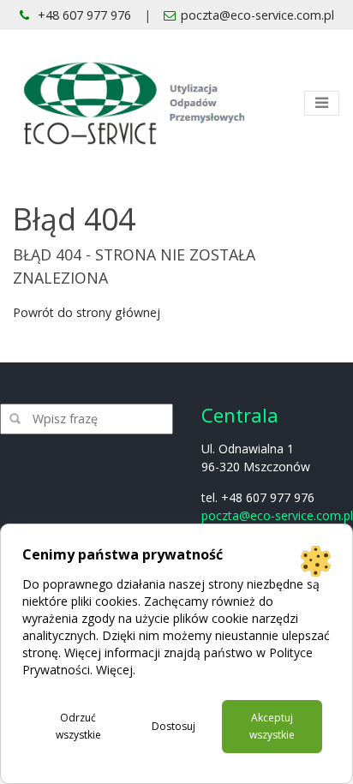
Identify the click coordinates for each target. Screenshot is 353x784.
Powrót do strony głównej (86, 312)
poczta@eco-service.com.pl (257, 15)
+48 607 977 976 (82, 15)
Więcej (114, 669)
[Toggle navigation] (321, 103)
